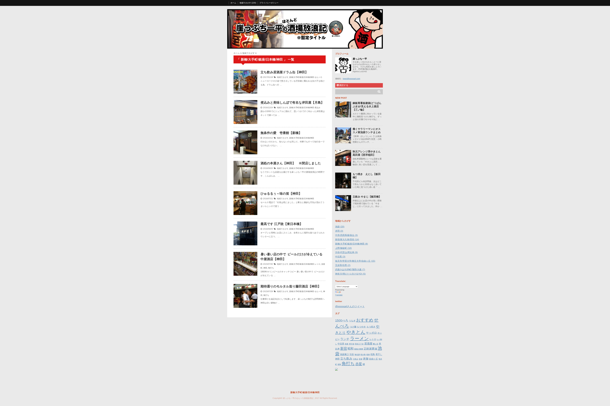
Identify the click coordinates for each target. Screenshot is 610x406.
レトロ (317, 264)
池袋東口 (344, 354)
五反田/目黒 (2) (342, 265)
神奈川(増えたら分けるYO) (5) (350, 274)
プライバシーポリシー (268, 3)
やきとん (355, 332)
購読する (343, 85)
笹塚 (360, 359)
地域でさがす (282, 77)
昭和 (351, 348)
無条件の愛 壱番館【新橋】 (281, 133)
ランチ (344, 339)
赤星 (358, 364)
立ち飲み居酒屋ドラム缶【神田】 (284, 72)
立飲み (355, 359)
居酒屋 (368, 343)
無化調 (357, 354)
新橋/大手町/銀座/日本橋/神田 (301, 77)
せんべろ (318, 77)
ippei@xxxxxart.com (351, 79)
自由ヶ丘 (373, 359)
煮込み (317, 107)
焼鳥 (372, 354)
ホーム (233, 3)
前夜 (346, 344)
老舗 (365, 358)
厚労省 (351, 344)
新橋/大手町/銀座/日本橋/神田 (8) (351, 243)
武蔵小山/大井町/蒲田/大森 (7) (350, 269)
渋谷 (351, 354)
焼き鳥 (363, 354)
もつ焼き (370, 326)
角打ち (271, 268)
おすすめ (364, 320)
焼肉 (368, 354)
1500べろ (341, 320)
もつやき (361, 326)
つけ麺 (353, 326)
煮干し (379, 354)
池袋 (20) (339, 226)
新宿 (343, 348)
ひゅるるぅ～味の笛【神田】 (281, 193)
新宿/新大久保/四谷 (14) (347, 239)
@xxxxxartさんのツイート (350, 306)
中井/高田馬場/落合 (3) (346, 235)
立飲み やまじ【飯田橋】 (367, 196)
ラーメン (359, 338)
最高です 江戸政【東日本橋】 (282, 224)
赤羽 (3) (339, 231)
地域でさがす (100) (248, 3)
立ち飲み (346, 358)
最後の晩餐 (358, 349)
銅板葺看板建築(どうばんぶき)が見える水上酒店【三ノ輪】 (367, 106)
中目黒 (341, 343)
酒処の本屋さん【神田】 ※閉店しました (291, 163)
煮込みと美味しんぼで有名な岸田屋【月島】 (292, 102)
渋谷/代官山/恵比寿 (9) (346, 252)
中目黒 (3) (340, 256)
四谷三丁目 (359, 344)
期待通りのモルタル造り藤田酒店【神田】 (291, 286)
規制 (339, 364)
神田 (265, 268)
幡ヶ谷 (375, 344)
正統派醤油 (370, 348)
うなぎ (352, 320)
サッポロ (371, 332)
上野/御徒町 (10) (343, 248)
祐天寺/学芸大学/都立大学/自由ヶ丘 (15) (355, 261)
